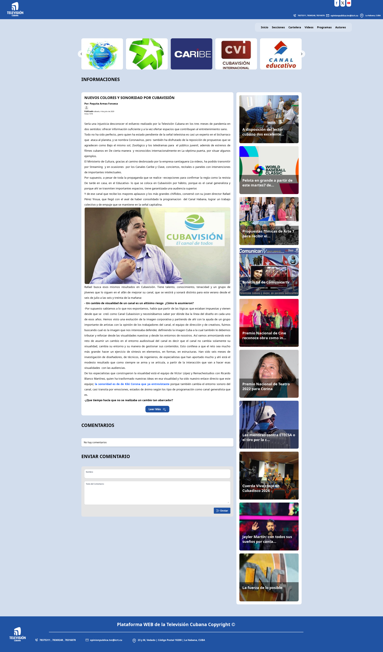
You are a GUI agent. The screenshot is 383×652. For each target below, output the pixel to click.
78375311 (302, 15)
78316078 (320, 15)
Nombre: (89, 472)
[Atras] (81, 54)
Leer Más (155, 409)
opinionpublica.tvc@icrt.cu (344, 15)
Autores (340, 27)
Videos (309, 27)
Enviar (224, 510)
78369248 (311, 15)
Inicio (264, 27)
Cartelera (294, 27)
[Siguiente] (301, 54)
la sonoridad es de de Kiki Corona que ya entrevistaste (132, 384)
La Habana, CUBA (373, 15)
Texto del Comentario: (95, 484)
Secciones (278, 27)
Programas (324, 27)
